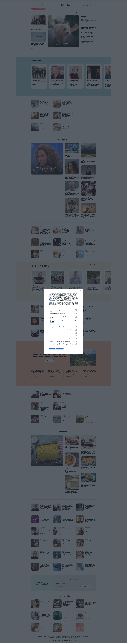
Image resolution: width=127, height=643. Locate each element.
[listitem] (63, 307)
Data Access (63, 352)
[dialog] (63, 321)
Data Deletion (58, 352)
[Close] (81, 291)
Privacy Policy (69, 352)
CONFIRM (56, 348)
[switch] (76, 310)
